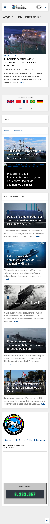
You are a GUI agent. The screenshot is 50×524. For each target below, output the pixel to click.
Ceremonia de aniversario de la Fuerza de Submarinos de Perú (24, 387)
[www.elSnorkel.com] (20, 8)
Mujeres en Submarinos (14, 130)
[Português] (32, 101)
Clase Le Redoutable (10, 56)
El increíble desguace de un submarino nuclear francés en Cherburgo (20, 62)
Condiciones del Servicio (15, 440)
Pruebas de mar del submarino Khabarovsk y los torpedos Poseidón (24, 345)
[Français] (25, 101)
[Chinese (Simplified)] (18, 101)
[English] (10, 101)
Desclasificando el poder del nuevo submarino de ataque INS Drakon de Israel (24, 220)
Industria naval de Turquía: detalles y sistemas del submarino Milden (23, 260)
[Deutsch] (40, 101)
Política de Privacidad (36, 440)
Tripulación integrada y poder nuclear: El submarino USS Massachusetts (24, 154)
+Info (22, 82)
